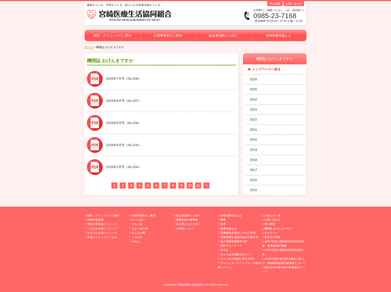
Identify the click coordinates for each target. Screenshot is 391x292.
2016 (253, 180)
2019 (253, 150)
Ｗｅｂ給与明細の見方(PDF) (237, 258)
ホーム (89, 47)
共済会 (224, 250)
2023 (253, 109)
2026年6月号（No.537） (123, 101)
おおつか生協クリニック (102, 232)
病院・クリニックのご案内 (112, 35)
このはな (137, 237)
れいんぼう (138, 219)
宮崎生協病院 (95, 219)
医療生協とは (228, 228)
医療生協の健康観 (187, 219)
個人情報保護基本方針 (234, 241)
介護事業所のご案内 (168, 35)
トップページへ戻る (266, 69)
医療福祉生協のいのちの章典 (238, 232)
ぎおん (136, 241)
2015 (253, 190)
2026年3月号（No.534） (123, 167)
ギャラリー (271, 232)
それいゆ (137, 224)
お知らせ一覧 (272, 215)
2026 (253, 79)
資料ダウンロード (231, 245)
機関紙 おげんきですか (278, 228)
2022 (253, 119)
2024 (253, 99)
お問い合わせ (294, 3)
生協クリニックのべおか (102, 237)
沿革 (223, 224)
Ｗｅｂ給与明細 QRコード (236, 254)
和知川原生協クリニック (102, 224)
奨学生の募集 (272, 237)
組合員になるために (188, 224)
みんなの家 (138, 232)
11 (198, 185)
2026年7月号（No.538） (123, 78)
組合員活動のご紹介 (223, 35)
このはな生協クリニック (102, 228)
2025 (253, 89)
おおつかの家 (140, 228)
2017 (253, 170)
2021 (253, 129)
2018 (253, 160)
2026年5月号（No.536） (123, 123)
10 (190, 185)
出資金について (185, 228)
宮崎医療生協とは (278, 35)
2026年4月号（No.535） (123, 145)
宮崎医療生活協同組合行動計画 (239, 237)
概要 (223, 219)
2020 (253, 139)
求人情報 (274, 3)
